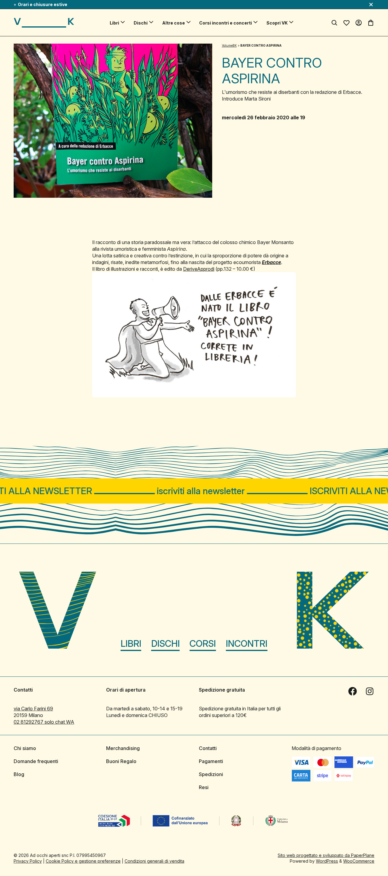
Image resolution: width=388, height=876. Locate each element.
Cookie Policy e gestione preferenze (83, 861)
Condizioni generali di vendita (154, 861)
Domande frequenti (36, 761)
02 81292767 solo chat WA (44, 722)
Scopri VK (277, 22)
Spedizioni (211, 774)
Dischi (141, 22)
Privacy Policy (28, 861)
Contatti (208, 748)
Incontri (246, 643)
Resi (204, 787)
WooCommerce (358, 861)
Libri (114, 22)
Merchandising (123, 748)
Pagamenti (211, 761)
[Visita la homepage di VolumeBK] (44, 22)
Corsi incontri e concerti (225, 22)
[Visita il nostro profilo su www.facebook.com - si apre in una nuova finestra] (352, 691)
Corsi (202, 643)
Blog (19, 774)
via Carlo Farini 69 (33, 709)
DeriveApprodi (198, 269)
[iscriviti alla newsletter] (194, 491)
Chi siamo (25, 748)
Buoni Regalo (121, 761)
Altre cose (173, 22)
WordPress (327, 861)
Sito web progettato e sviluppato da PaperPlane (326, 855)
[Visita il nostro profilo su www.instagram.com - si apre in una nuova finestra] (369, 691)
